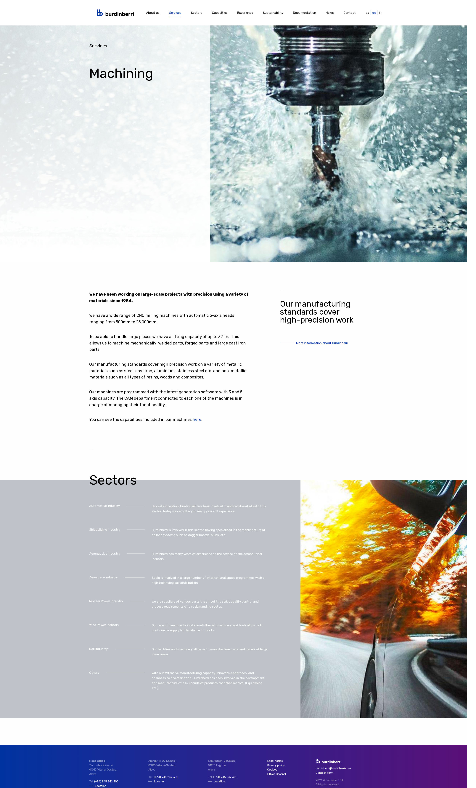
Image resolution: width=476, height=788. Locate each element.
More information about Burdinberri (322, 343)
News (330, 12)
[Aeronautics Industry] (178, 558)
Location (159, 781)
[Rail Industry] (178, 653)
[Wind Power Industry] (178, 629)
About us (153, 12)
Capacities (220, 12)
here (197, 419)
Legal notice (275, 761)
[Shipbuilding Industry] (178, 534)
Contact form (324, 772)
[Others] (178, 682)
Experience (245, 12)
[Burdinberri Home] (115, 12)
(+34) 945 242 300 (106, 781)
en (374, 12)
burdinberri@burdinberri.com (333, 768)
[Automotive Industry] (178, 510)
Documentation (304, 12)
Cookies (272, 769)
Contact (349, 12)
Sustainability (273, 12)
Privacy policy (276, 765)
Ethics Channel (276, 774)
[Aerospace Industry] (178, 582)
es (367, 12)
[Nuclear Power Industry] (178, 606)
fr (380, 12)
